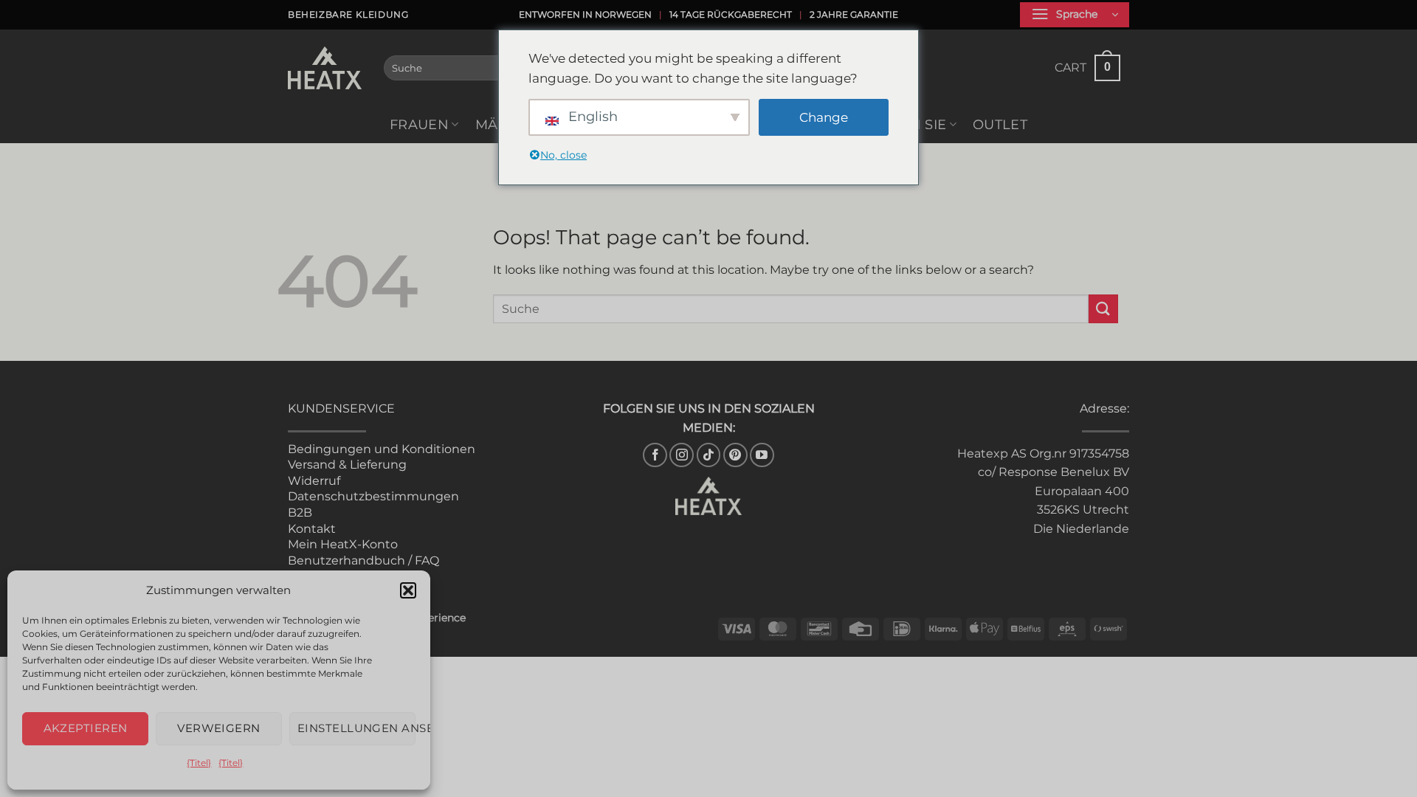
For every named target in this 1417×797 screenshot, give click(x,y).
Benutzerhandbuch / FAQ (363, 560)
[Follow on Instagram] (681, 455)
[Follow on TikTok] (709, 455)
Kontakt (312, 529)
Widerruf (314, 481)
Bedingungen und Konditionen (381, 449)
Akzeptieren (86, 728)
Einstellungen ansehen (356, 728)
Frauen (419, 124)
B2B (300, 513)
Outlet (1000, 124)
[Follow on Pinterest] (735, 455)
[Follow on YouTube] (762, 455)
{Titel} (199, 762)
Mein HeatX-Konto (343, 544)
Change (823, 117)
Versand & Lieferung (347, 465)
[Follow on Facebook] (655, 455)
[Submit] (1103, 308)
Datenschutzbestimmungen (373, 496)
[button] (408, 590)
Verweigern (219, 728)
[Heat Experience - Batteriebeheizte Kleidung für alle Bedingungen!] (325, 68)
